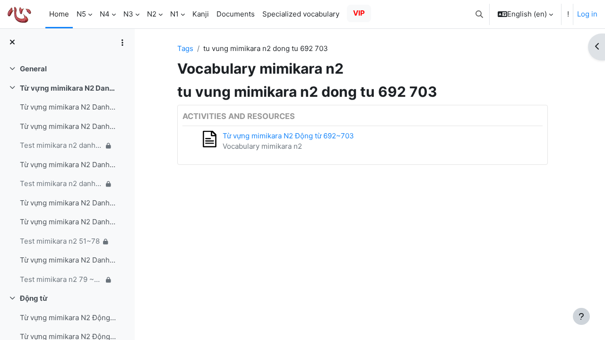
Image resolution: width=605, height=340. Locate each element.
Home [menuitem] (59, 13)
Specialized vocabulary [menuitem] (300, 13)
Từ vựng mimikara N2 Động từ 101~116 (68, 317)
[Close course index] (12, 42)
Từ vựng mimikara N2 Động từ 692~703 (288, 135)
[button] (479, 14)
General (33, 68)
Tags (185, 48)
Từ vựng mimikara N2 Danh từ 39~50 (68, 164)
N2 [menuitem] (151, 13)
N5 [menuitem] (81, 13)
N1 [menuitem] (174, 13)
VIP (359, 12)
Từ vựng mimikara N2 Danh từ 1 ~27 (68, 106)
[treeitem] (67, 69)
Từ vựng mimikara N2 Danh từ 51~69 (68, 202)
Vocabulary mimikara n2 (262, 146)
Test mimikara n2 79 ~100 (61, 279)
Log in (587, 13)
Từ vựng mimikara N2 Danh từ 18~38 (68, 126)
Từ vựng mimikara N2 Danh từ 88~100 (68, 259)
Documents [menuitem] (235, 13)
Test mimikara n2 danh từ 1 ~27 (61, 145)
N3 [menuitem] (128, 13)
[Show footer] (581, 316)
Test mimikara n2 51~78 (60, 241)
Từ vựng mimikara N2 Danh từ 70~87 (68, 221)
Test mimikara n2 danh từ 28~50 (61, 183)
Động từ (34, 298)
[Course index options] (122, 42)
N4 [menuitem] (105, 13)
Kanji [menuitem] (200, 13)
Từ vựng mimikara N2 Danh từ (68, 88)
